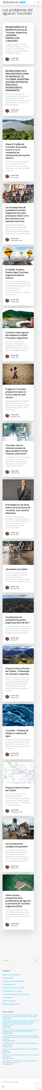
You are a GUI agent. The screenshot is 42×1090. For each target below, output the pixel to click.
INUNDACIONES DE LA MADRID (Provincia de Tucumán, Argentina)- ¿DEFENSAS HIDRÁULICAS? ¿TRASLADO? (20, 1015)
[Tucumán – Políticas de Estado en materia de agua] (18, 731)
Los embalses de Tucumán (12, 991)
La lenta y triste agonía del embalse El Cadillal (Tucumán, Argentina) (20, 1050)
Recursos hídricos (9, 1001)
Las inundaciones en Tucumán (14, 988)
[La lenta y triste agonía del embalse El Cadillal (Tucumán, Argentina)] (18, 334)
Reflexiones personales (11, 1004)
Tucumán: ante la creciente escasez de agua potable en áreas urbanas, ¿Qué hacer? (20, 1061)
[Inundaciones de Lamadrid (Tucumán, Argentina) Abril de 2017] (18, 619)
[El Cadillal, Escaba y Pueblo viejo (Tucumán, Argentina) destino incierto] (18, 276)
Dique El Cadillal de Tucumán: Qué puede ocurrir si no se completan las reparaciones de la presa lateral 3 (20, 1030)
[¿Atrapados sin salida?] (18, 566)
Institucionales (8, 978)
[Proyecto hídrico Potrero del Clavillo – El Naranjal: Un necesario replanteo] (18, 674)
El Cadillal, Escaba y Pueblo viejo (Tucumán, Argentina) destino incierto (20, 1044)
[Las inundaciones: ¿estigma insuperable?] (18, 845)
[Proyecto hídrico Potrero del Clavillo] (18, 789)
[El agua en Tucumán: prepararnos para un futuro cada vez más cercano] (18, 392)
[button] (38, 2)
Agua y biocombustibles (11, 975)
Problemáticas (8, 997)
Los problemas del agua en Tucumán (16, 994)
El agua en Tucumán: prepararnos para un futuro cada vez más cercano (21, 1055)
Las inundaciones (9, 984)
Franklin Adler (14, 58)
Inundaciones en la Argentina (13, 981)
